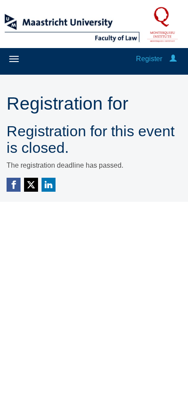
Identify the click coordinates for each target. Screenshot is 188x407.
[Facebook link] (14, 185)
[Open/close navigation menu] (14, 59)
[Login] (173, 58)
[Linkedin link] (49, 185)
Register (149, 58)
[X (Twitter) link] (31, 185)
